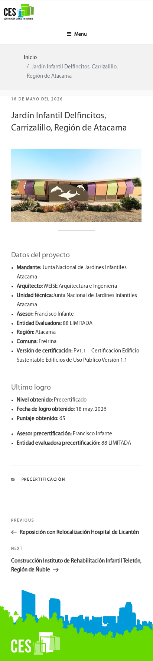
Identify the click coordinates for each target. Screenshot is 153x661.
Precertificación (44, 480)
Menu (80, 34)
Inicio (30, 58)
